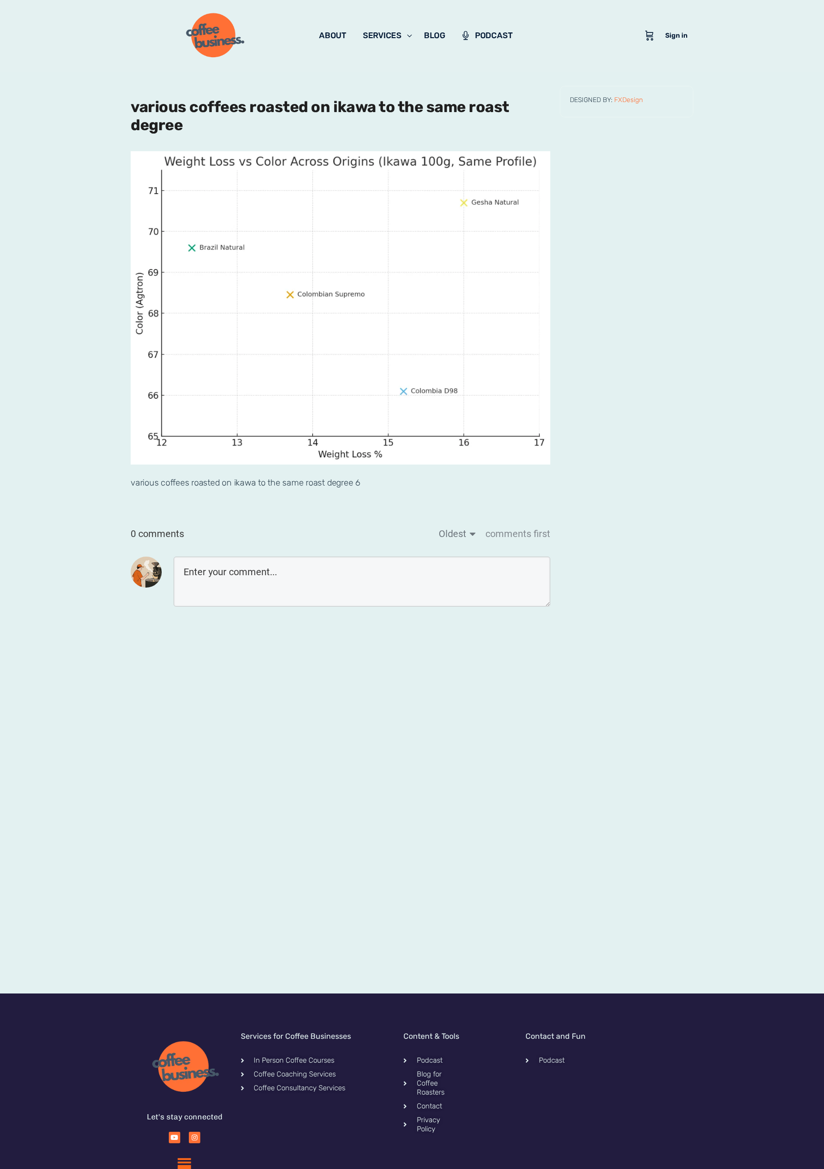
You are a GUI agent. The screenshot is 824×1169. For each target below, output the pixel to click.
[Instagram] (194, 1137)
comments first (517, 533)
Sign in (676, 35)
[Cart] (649, 36)
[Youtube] (174, 1137)
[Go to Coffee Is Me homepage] (214, 34)
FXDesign (628, 100)
